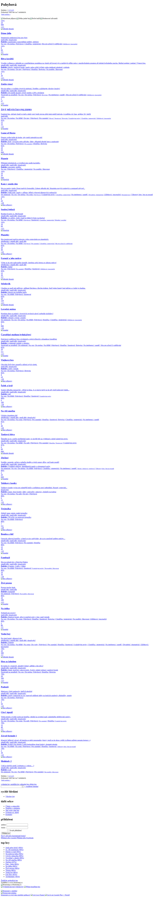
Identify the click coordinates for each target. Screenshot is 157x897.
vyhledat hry (5, 784)
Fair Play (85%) (11, 875)
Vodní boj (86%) (12, 872)
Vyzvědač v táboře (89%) (15, 858)
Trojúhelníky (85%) (13, 877)
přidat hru (33, 784)
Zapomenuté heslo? (19, 836)
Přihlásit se (6, 833)
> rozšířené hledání (31, 786)
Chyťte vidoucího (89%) (14, 856)
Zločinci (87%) (11, 862)
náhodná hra (24, 784)
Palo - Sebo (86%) (12, 864)
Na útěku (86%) (11, 866)
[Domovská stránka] (8, 893)
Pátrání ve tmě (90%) (13, 852)
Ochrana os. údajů (12, 812)
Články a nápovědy (13, 806)
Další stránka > (5, 14)
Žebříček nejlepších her (9, 880)
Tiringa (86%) (11, 870)
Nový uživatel (6, 836)
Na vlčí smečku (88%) (14, 860)
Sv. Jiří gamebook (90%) (14, 850)
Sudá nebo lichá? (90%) (14, 848)
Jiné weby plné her (12, 810)
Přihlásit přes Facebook (25, 838)
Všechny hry (10, 796)
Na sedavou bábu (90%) (14, 854)
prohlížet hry (15, 784)
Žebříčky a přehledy (13, 808)
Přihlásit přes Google (9, 838)
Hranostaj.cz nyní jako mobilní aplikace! (15, 895)
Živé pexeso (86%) (12, 868)
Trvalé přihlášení (15, 830)
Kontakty (9, 814)
